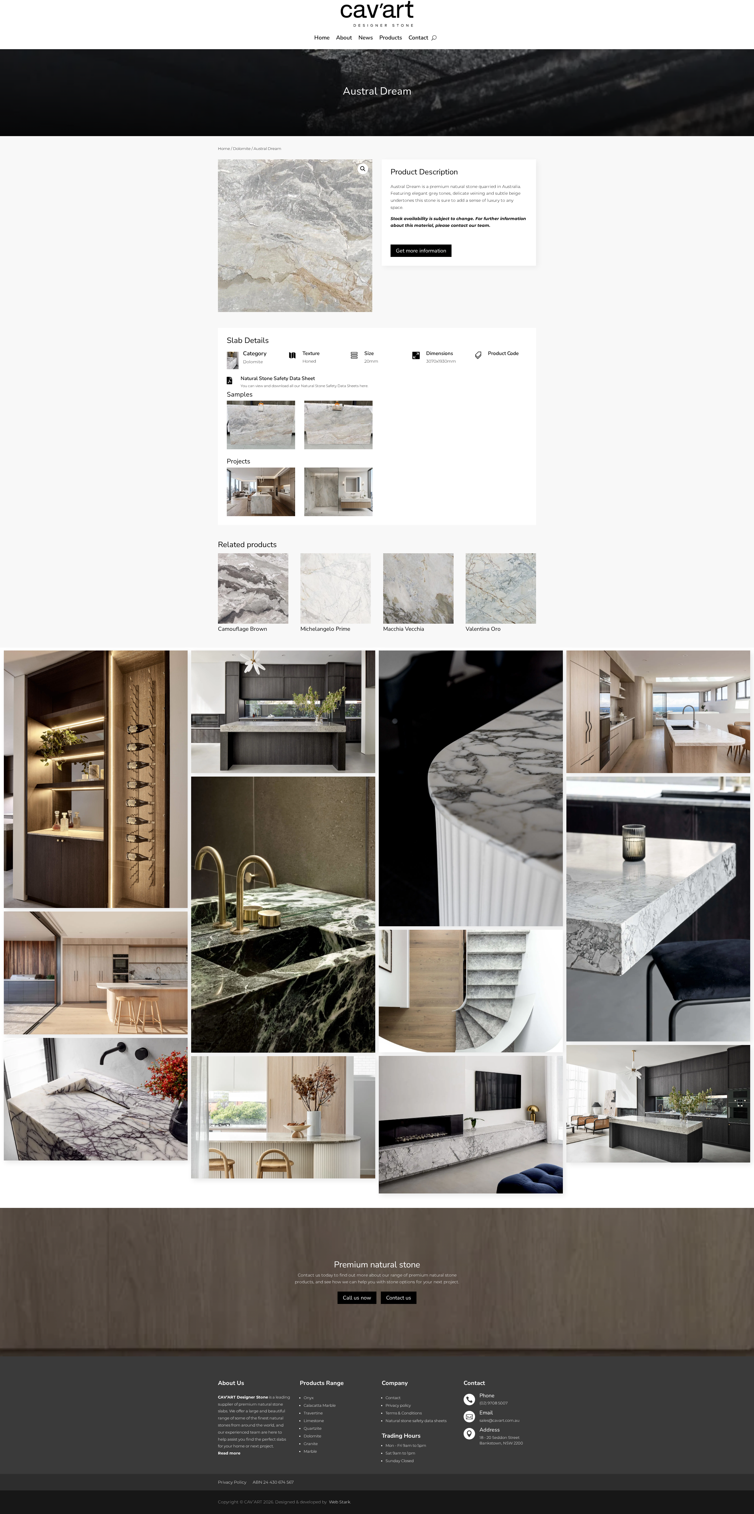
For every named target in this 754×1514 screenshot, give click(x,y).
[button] (363, 169)
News (365, 38)
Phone (487, 1395)
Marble (310, 1451)
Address (489, 1429)
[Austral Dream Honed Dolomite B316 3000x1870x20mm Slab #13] (261, 447)
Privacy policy (398, 1405)
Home (322, 38)
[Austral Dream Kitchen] (261, 514)
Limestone (314, 1420)
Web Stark (339, 1502)
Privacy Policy (232, 1482)
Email (486, 1412)
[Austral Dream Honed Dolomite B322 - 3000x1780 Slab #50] (338, 447)
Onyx (309, 1397)
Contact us (398, 1297)
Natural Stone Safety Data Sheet (278, 378)
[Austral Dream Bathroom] (338, 514)
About (344, 38)
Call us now (357, 1297)
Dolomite (242, 148)
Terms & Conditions (404, 1413)
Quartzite (313, 1428)
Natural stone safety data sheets (416, 1420)
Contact (418, 38)
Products (390, 38)
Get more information (421, 250)
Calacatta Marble (320, 1405)
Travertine (313, 1413)
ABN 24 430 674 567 (273, 1482)
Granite (311, 1443)
